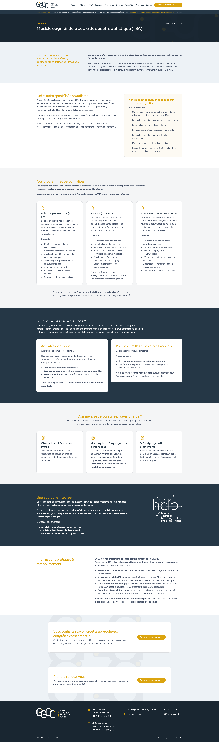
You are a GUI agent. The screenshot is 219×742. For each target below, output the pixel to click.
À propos (140, 5)
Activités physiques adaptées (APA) (105, 12)
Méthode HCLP (86, 5)
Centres (119, 5)
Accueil (74, 5)
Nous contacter (171, 709)
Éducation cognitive (54, 12)
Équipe (149, 5)
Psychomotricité (82, 12)
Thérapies (109, 5)
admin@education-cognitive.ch (142, 709)
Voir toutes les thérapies (171, 23)
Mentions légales (164, 738)
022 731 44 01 (134, 714)
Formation (129, 5)
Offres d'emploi (171, 714)
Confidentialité (177, 738)
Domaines (99, 5)
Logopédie (68, 12)
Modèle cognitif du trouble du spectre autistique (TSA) (144, 12)
